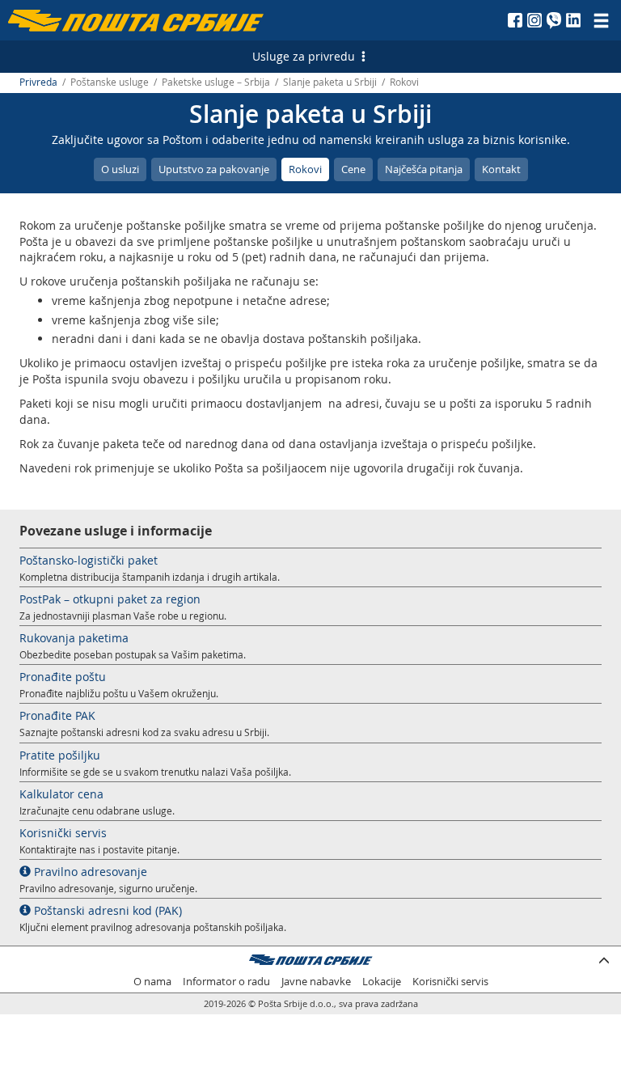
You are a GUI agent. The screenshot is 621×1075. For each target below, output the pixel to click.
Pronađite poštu (62, 676)
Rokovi (305, 169)
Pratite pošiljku (59, 755)
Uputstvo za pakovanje (213, 169)
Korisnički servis (63, 832)
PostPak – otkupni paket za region (110, 599)
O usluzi (120, 169)
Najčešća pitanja (424, 169)
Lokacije (381, 981)
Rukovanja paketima (74, 637)
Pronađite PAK (57, 715)
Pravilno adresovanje (89, 871)
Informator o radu (226, 981)
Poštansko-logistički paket (88, 560)
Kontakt (501, 169)
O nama (152, 981)
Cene (353, 169)
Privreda (38, 82)
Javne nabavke (316, 981)
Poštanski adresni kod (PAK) (106, 910)
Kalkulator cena (61, 794)
